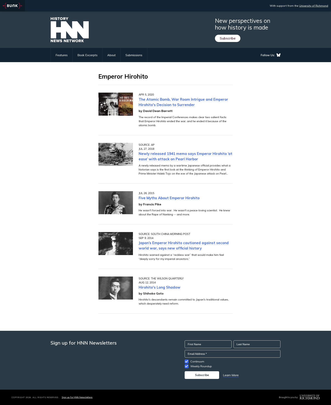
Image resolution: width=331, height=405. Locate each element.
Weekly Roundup (201, 366)
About (111, 55)
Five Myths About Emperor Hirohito (169, 198)
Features (62, 55)
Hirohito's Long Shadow (159, 287)
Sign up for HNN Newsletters (77, 397)
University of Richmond (313, 5)
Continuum (197, 361)
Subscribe (228, 38)
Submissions (133, 55)
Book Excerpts (87, 55)
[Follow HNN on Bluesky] (278, 55)
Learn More (231, 375)
